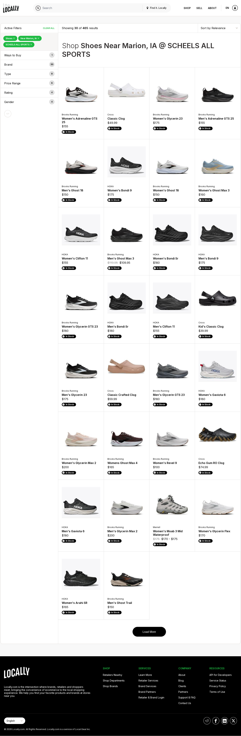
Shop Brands (110, 686)
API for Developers (220, 674)
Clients (182, 686)
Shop (187, 8)
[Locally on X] (233, 720)
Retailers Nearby (112, 674)
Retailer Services (148, 680)
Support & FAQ (186, 697)
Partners (183, 691)
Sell (199, 8)
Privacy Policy (217, 686)
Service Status (217, 680)
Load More (149, 631)
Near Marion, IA (28, 38)
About (212, 8)
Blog (181, 680)
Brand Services (147, 686)
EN (227, 7)
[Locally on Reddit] (206, 720)
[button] (29, 55)
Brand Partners (147, 691)
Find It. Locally (158, 7)
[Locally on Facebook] (215, 720)
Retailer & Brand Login (151, 697)
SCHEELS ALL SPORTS (18, 44)
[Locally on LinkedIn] (224, 720)
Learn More (145, 674)
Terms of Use (217, 691)
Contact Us (184, 703)
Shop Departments (114, 680)
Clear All (49, 28)
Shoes (9, 38)
